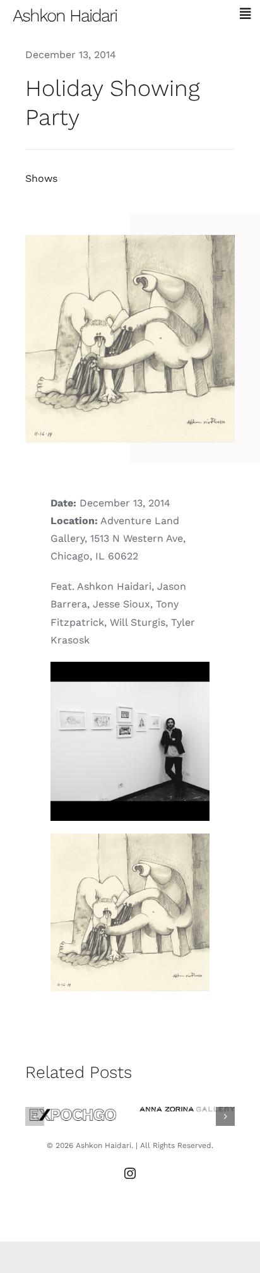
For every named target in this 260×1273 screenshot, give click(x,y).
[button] (34, 1116)
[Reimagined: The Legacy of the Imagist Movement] (187, 1109)
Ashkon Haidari (65, 15)
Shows (41, 178)
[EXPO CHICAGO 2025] (73, 1115)
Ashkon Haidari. (104, 1145)
